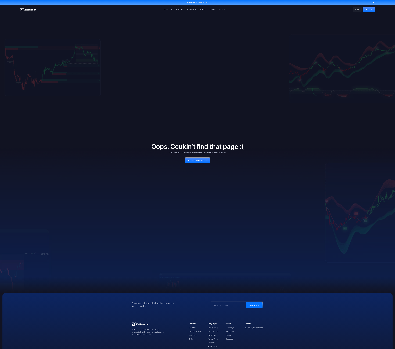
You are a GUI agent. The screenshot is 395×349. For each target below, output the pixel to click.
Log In (357, 9)
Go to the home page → (197, 160)
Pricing (212, 9)
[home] (28, 9)
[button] (168, 9)
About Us (222, 9)
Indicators (179, 9)
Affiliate (202, 9)
